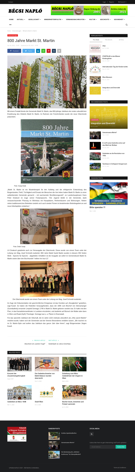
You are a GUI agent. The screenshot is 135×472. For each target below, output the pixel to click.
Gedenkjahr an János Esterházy (60, 344)
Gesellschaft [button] (34, 19)
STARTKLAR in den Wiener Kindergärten (111, 57)
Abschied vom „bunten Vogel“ (34, 344)
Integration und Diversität (111, 87)
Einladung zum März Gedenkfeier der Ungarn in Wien (72, 376)
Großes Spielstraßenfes (68, 433)
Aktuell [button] (20, 19)
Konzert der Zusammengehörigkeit (16, 375)
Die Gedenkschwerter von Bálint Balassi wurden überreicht (45, 376)
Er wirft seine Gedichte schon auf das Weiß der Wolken (113, 144)
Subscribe (120, 447)
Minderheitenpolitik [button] (53, 19)
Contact (10, 2)
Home (11, 19)
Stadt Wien (39, 402)
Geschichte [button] (105, 19)
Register (111, 2)
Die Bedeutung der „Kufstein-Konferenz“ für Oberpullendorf (71, 453)
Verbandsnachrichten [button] (75, 19)
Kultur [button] (92, 19)
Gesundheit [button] (119, 19)
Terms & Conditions (120, 468)
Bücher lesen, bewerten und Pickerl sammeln (73, 403)
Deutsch (122, 2)
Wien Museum (107, 77)
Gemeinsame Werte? (109, 132)
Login (104, 2)
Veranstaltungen (16, 31)
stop (103, 46)
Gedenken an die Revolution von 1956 (113, 154)
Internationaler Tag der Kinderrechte (115, 67)
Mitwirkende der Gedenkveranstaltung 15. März (108, 208)
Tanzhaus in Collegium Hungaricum (114, 164)
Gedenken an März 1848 (16, 402)
